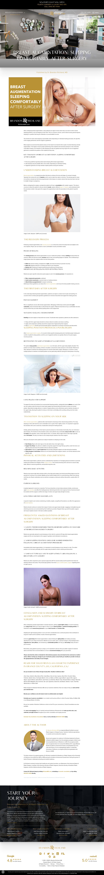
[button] (3, 872)
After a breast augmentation (30, 422)
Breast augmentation (29, 175)
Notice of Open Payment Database (56, 866)
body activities (30, 490)
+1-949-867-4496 (73, 873)
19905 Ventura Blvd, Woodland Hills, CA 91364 (63, 832)
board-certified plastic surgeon (64, 562)
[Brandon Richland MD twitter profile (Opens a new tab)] (48, 854)
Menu (97, 12)
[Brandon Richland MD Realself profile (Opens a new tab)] (63, 853)
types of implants (64, 187)
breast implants (28, 503)
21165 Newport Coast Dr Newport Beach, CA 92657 (14, 832)
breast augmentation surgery (33, 333)
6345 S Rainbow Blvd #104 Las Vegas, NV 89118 (90, 832)
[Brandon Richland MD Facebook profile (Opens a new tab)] (44, 854)
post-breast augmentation (43, 346)
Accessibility (42, 866)
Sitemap (53, 864)
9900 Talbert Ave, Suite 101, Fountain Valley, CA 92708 (41, 832)
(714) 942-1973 (40, 835)
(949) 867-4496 (85, 12)
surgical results (48, 462)
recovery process (46, 244)
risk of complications (51, 284)
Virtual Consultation (12, 822)
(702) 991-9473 (93, 835)
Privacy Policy (89, 814)
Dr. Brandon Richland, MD (57, 72)
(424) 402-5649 (63, 835)
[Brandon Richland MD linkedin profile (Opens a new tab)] (53, 854)
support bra (32, 325)
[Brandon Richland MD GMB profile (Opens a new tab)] (50, 856)
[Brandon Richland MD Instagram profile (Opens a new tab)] (40, 854)
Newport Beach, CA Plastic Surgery (52, 862)
